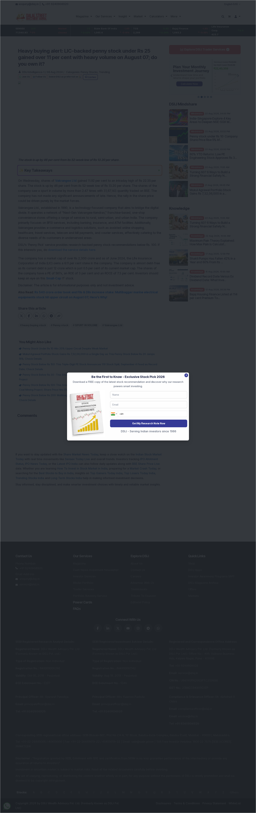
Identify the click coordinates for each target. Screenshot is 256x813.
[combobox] (114, 414)
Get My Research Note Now (148, 423)
